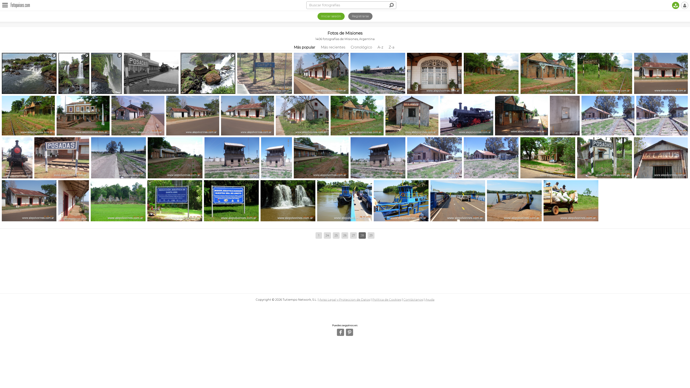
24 (327, 235)
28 (362, 235)
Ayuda (429, 299)
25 (336, 235)
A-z (380, 47)
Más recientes (333, 47)
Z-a (391, 47)
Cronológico (361, 47)
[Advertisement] (345, 265)
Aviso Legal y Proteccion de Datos (344, 299)
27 (353, 235)
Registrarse (360, 16)
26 (344, 235)
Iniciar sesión (331, 16)
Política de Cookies (386, 299)
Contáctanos (413, 299)
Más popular (304, 47)
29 (371, 235)
